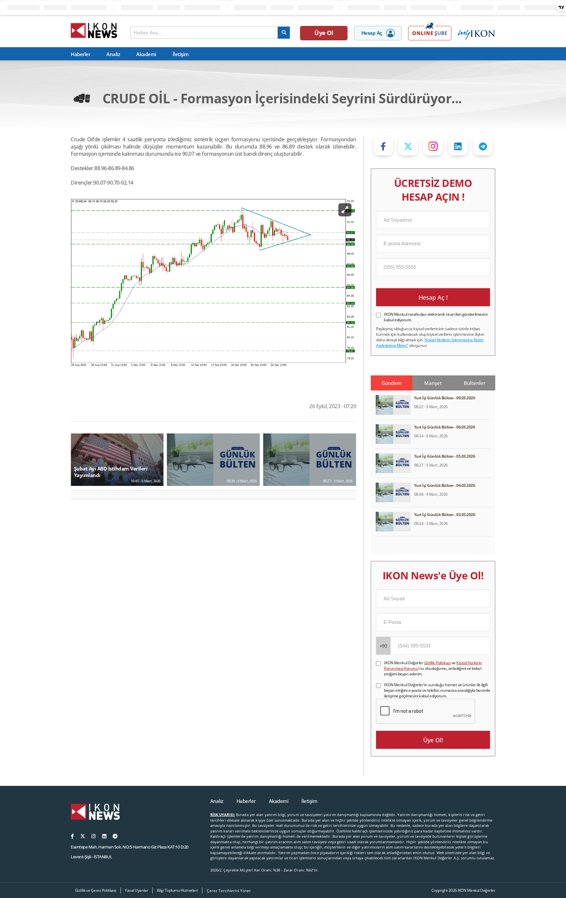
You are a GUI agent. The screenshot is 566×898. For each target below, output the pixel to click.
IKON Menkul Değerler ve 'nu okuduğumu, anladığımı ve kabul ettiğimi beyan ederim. (433, 668)
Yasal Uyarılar (136, 890)
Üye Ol (323, 33)
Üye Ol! (433, 740)
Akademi (146, 54)
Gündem (392, 383)
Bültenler (474, 383)
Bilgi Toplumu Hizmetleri (177, 890)
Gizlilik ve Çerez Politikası (95, 890)
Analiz (113, 54)
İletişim (181, 54)
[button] (78, 495)
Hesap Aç (371, 33)
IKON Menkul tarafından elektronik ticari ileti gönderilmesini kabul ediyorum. (436, 317)
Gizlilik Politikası (437, 663)
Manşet (433, 383)
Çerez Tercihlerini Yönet (229, 890)
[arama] (284, 33)
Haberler (80, 54)
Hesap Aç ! (433, 297)
